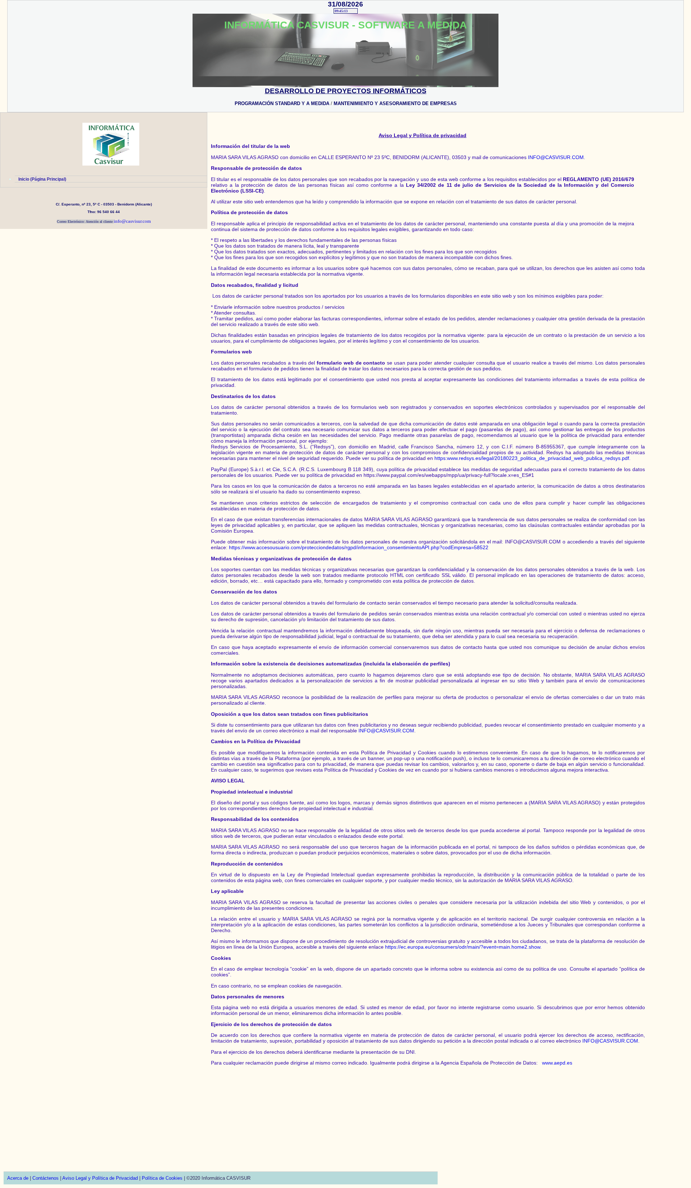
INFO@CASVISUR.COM (556, 157)
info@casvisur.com (132, 221)
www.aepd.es (557, 1063)
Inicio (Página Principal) (42, 179)
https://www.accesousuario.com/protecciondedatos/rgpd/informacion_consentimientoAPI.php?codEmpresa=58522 (358, 547)
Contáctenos (45, 1178)
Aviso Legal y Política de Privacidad (100, 1178)
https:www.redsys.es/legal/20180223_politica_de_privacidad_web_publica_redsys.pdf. (532, 458)
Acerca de (17, 1178)
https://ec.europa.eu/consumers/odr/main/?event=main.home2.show (462, 947)
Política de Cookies (162, 1178)
